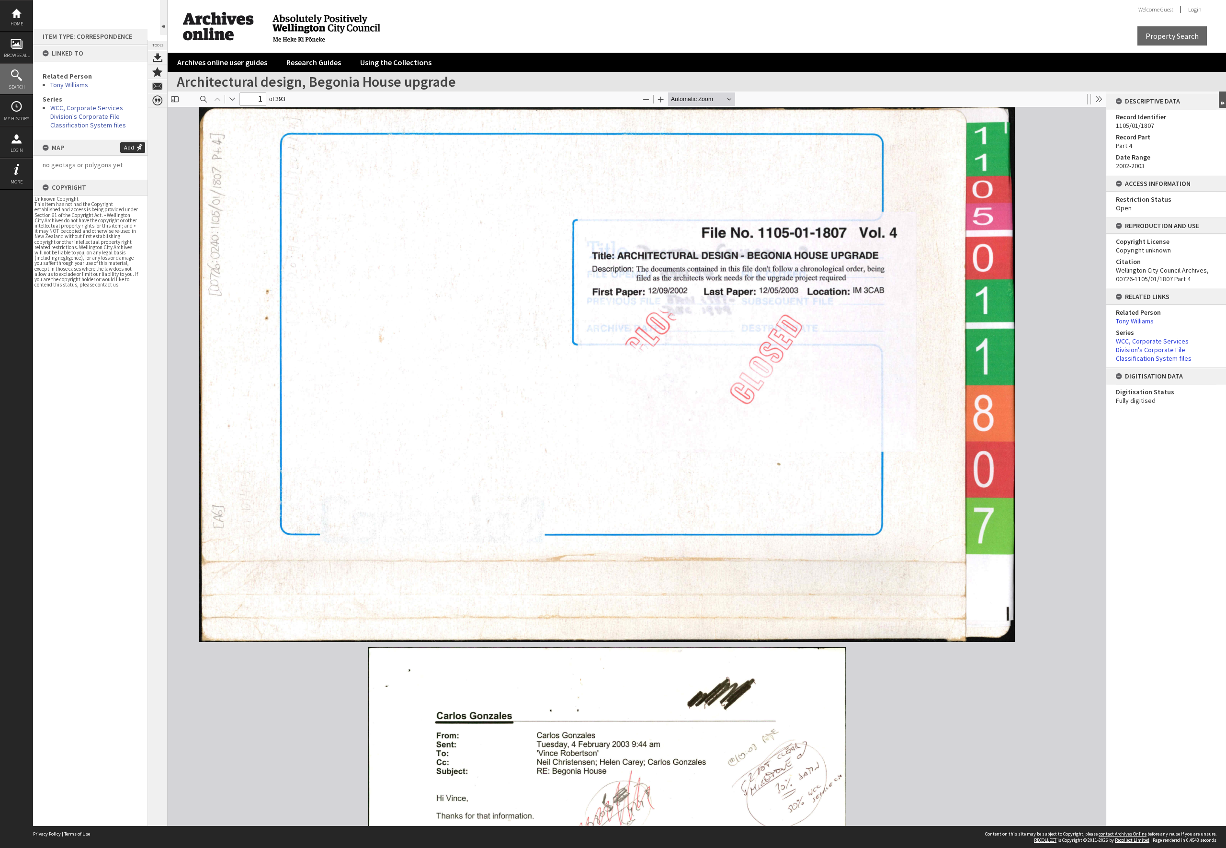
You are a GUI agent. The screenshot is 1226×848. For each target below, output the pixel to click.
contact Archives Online (1123, 834)
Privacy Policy (47, 834)
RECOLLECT (1045, 840)
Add (129, 147)
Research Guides (313, 62)
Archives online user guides (222, 62)
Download (157, 57)
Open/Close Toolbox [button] (163, 17)
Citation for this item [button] (157, 100)
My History (16, 118)
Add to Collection (157, 72)
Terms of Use (77, 834)
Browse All (17, 55)
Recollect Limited (1132, 840)
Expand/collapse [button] (1222, 100)
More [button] (17, 182)
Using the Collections (395, 62)
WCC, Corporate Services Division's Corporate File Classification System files (88, 116)
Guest (1166, 9)
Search (17, 87)
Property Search (1172, 36)
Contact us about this (157, 86)
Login (17, 150)
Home (17, 24)
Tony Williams (69, 84)
